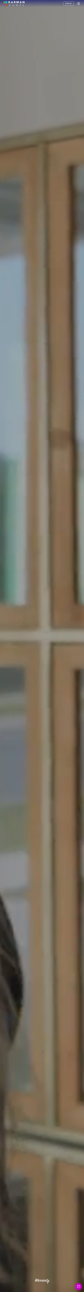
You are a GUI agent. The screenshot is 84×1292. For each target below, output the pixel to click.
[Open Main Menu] (78, 3)
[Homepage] (14, 3)
